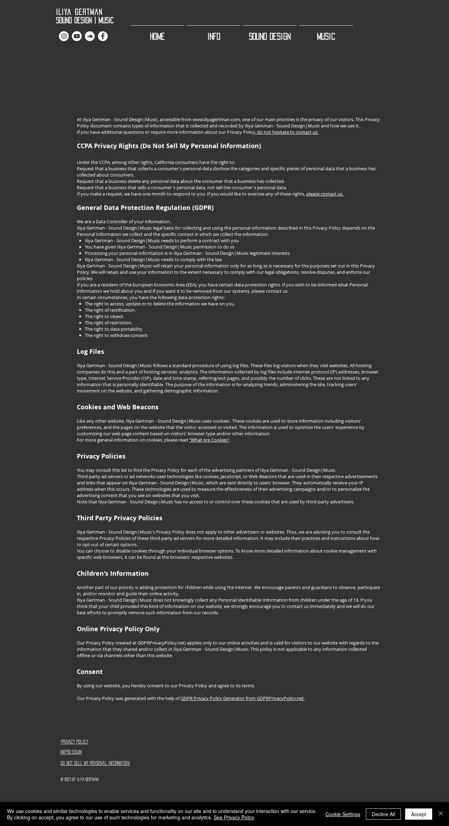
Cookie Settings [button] (343, 814)
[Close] (440, 814)
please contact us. (324, 194)
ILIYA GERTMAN (79, 12)
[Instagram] (64, 36)
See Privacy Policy (234, 817)
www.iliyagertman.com (216, 119)
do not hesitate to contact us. (287, 132)
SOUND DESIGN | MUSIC (90, 20)
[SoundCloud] (90, 36)
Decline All (383, 814)
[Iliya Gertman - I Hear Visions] (77, 36)
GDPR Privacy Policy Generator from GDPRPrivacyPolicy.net (243, 698)
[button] (214, 33)
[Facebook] (103, 36)
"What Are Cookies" (209, 440)
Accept (418, 814)
